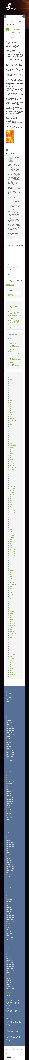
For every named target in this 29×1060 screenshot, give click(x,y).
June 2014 (12, 639)
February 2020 (12, 527)
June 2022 (11, 474)
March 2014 (12, 646)
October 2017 (12, 557)
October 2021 (12, 490)
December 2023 (12, 439)
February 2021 (12, 506)
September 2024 (13, 420)
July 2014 (11, 637)
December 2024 (12, 414)
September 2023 (13, 445)
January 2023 (12, 459)
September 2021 (13, 492)
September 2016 (13, 584)
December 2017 (12, 553)
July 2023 (11, 449)
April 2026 (11, 383)
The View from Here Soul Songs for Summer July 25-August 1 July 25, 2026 (15, 312)
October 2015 (12, 607)
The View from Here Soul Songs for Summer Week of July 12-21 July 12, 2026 (15, 321)
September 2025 (13, 398)
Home (7, 21)
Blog (9, 21)
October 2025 (12, 396)
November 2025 (12, 394)
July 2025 (11, 400)
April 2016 (11, 594)
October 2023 (12, 443)
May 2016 (11, 592)
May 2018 (11, 545)
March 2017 (12, 572)
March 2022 (12, 480)
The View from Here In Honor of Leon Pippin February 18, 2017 (15, 366)
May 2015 (11, 617)
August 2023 (12, 447)
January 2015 (12, 625)
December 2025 (12, 392)
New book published (14, 21)
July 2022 (11, 471)
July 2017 (11, 564)
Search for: (10, 290)
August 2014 (12, 635)
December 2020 (12, 510)
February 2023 (12, 457)
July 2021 (11, 496)
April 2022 (11, 478)
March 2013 (12, 670)
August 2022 (12, 469)
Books (14, 1049)
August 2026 (12, 377)
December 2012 (12, 676)
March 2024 (12, 433)
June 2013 (12, 664)
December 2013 (12, 652)
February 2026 (12, 388)
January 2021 (12, 508)
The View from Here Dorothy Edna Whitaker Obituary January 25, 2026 (15, 342)
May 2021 (11, 500)
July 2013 (11, 662)
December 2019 (12, 531)
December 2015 (12, 603)
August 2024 (12, 422)
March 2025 (12, 408)
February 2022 (12, 482)
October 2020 (12, 514)
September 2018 (13, 537)
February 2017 (12, 574)
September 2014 (13, 633)
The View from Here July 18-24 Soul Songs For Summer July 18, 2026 (15, 317)
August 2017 (12, 562)
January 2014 (12, 650)
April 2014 (11, 644)
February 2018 (12, 549)
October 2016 (12, 582)
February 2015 (12, 623)
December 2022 (12, 461)
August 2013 (12, 660)
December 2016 (12, 578)
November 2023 (12, 441)
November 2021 (12, 488)
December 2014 (12, 627)
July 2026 (11, 379)
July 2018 (11, 541)
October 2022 (12, 465)
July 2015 (11, 613)
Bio (10, 1049)
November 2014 (12, 629)
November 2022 (12, 463)
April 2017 (11, 570)
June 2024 (11, 426)
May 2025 (11, 404)
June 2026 (11, 381)
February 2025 (12, 410)
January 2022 (12, 484)
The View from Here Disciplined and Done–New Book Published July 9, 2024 (16, 31)
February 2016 (12, 598)
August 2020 (12, 519)
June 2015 (12, 615)
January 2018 (12, 551)
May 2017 (11, 568)
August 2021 (12, 494)
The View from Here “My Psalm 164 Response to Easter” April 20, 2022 (15, 355)
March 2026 (12, 385)
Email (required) (9, 269)
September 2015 (13, 609)
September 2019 (13, 535)
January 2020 (12, 529)
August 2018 (12, 539)
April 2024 (11, 431)
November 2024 (12, 416)
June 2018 (12, 543)
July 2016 (11, 588)
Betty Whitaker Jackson (11, 6)
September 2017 (13, 560)
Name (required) (9, 264)
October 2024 (12, 418)
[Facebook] (7, 150)
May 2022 (11, 476)
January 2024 (12, 437)
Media (22, 1049)
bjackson (12, 35)
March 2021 (12, 504)
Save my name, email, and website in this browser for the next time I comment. (14, 281)
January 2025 (12, 412)
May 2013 (11, 666)
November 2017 (12, 555)
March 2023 (12, 455)
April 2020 (11, 525)
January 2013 (12, 674)
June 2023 (11, 451)
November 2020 (12, 512)
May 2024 (11, 428)
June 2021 (11, 498)
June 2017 (12, 566)
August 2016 (12, 586)
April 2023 (11, 453)
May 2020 (11, 523)
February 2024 (12, 435)
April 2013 (11, 668)
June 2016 (12, 590)
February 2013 (12, 672)
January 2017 (12, 576)
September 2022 (13, 467)
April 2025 (11, 406)
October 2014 (12, 631)
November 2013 (12, 654)
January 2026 (12, 390)
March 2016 (12, 596)
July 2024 (11, 424)
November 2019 (12, 533)
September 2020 (13, 517)
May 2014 (11, 642)
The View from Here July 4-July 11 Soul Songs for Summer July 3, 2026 (15, 326)
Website (7, 274)
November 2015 (12, 605)
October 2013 (12, 656)
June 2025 (11, 402)
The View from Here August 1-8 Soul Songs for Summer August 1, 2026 (15, 308)
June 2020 (11, 521)
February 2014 (12, 648)
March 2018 (12, 547)
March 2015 (12, 621)
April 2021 (11, 502)
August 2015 (12, 611)
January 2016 (12, 601)
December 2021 (12, 486)
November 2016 (12, 580)
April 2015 (11, 619)
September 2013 (13, 658)
